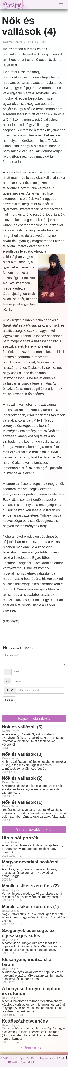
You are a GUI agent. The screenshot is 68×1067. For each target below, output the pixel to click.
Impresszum (46, 1058)
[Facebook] (39, 1062)
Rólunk (61, 1058)
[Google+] (45, 1062)
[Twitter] (51, 1062)
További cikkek (30, 1048)
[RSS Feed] (57, 1062)
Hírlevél (12, 1062)
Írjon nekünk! (28, 1062)
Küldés (9, 699)
